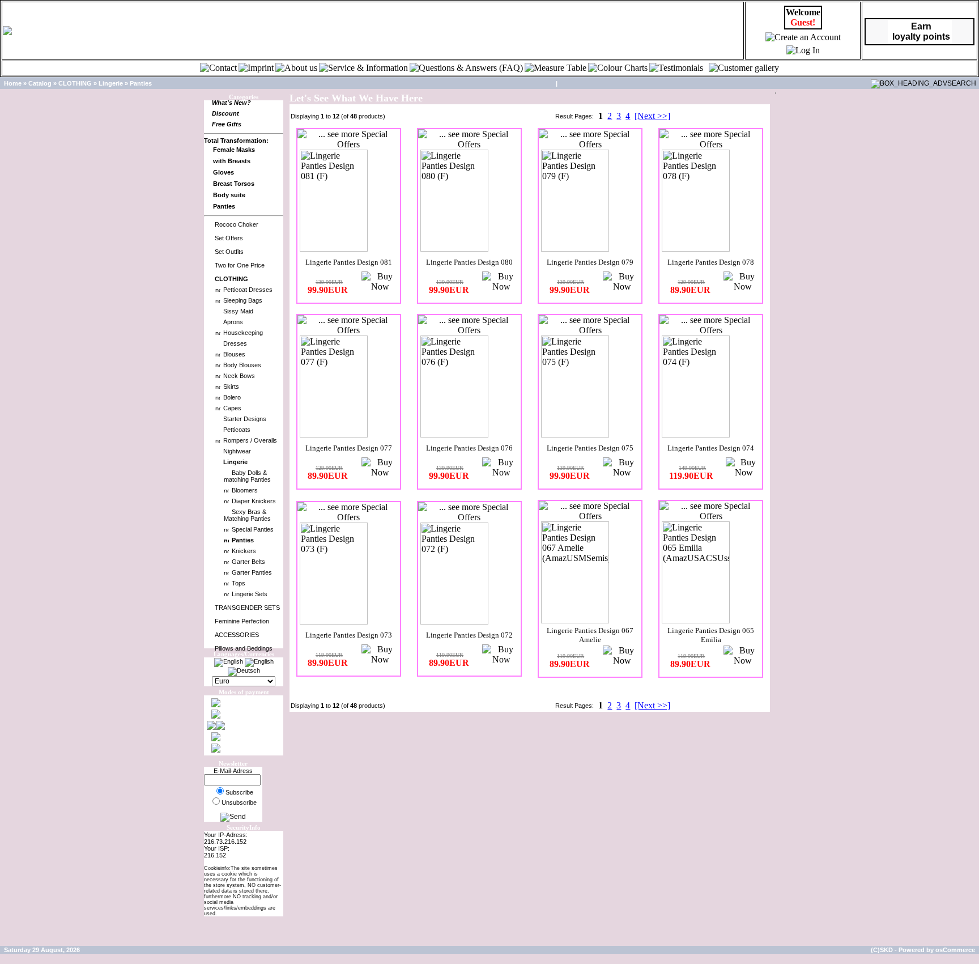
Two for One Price (240, 265)
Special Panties (253, 529)
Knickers (244, 550)
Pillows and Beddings (244, 648)
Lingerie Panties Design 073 (348, 635)
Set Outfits (229, 251)
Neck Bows (239, 375)
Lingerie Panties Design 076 (469, 448)
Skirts (231, 386)
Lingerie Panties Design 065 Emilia (710, 635)
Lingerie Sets (249, 594)
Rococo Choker (236, 224)
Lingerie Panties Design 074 (710, 448)
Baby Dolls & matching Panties (247, 476)
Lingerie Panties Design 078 (710, 262)
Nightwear (237, 451)
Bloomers (245, 490)
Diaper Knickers (254, 501)
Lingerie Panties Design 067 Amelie (590, 635)
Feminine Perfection (242, 621)
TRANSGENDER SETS (247, 607)
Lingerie (111, 83)
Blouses (234, 354)
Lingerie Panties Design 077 (348, 448)
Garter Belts (248, 561)
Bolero (232, 397)
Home (13, 83)
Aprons (233, 321)
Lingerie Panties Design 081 (348, 262)
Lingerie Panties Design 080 (469, 262)
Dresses (235, 343)
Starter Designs (244, 418)
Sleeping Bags (242, 300)
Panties (141, 83)
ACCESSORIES (237, 634)
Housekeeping (243, 332)
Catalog (40, 83)
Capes (232, 408)
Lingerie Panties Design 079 (590, 262)
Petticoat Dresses (248, 289)
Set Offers (229, 238)
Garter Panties (252, 572)
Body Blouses (242, 365)
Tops (238, 583)
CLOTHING (75, 83)
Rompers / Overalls (250, 440)
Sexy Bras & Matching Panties (247, 515)
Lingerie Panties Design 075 (590, 448)
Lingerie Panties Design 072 (469, 635)
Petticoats (236, 429)
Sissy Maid (238, 311)
